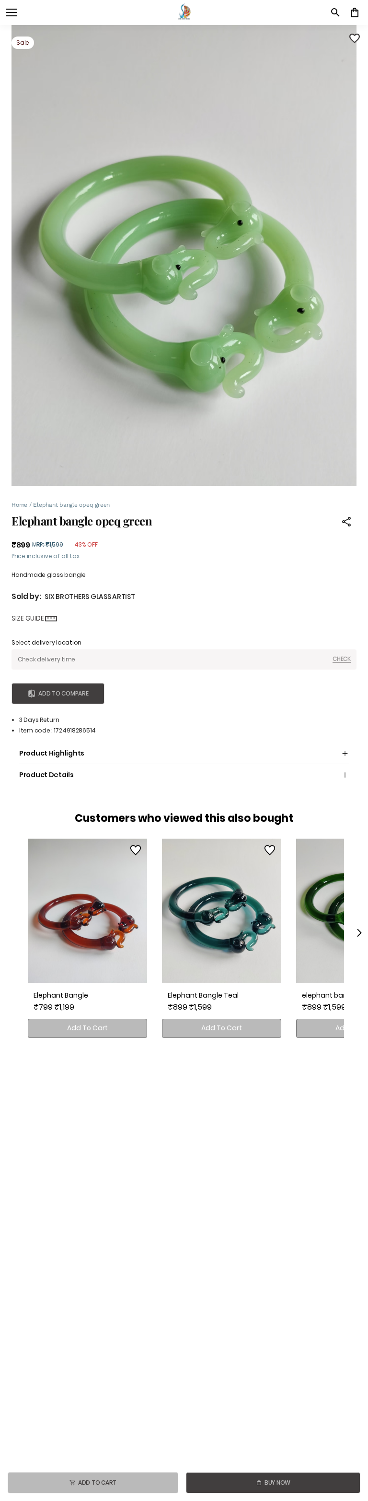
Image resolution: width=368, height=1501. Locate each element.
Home (19, 504)
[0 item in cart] (354, 12)
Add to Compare (63, 693)
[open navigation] (11, 12)
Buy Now (277, 1482)
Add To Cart (87, 1028)
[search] (335, 12)
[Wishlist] (354, 38)
